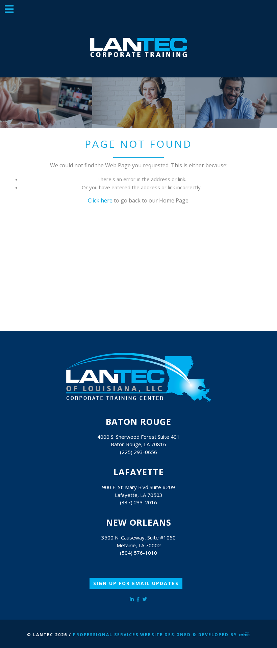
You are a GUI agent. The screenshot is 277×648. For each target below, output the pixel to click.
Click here (100, 200)
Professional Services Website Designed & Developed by (156, 635)
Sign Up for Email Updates (136, 583)
